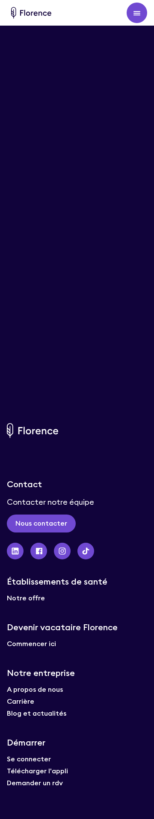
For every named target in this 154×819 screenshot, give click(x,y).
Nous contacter (41, 523)
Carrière (20, 701)
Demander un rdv (35, 782)
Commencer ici (31, 643)
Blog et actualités (36, 713)
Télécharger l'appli (37, 770)
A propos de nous (35, 689)
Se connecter (29, 759)
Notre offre (26, 598)
